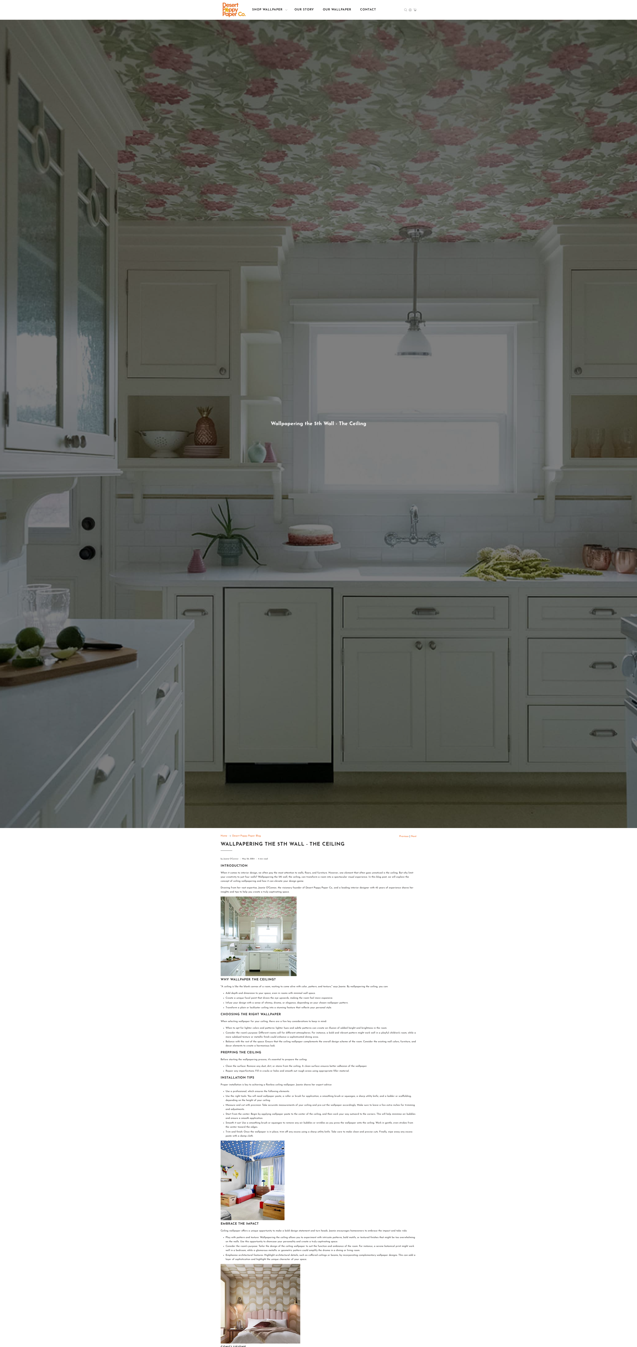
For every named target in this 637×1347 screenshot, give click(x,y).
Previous (404, 836)
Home (224, 836)
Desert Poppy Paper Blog (246, 836)
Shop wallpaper (267, 9)
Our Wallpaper (337, 9)
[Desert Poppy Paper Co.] (234, 9)
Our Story (304, 9)
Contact (368, 9)
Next (413, 836)
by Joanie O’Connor (230, 859)
